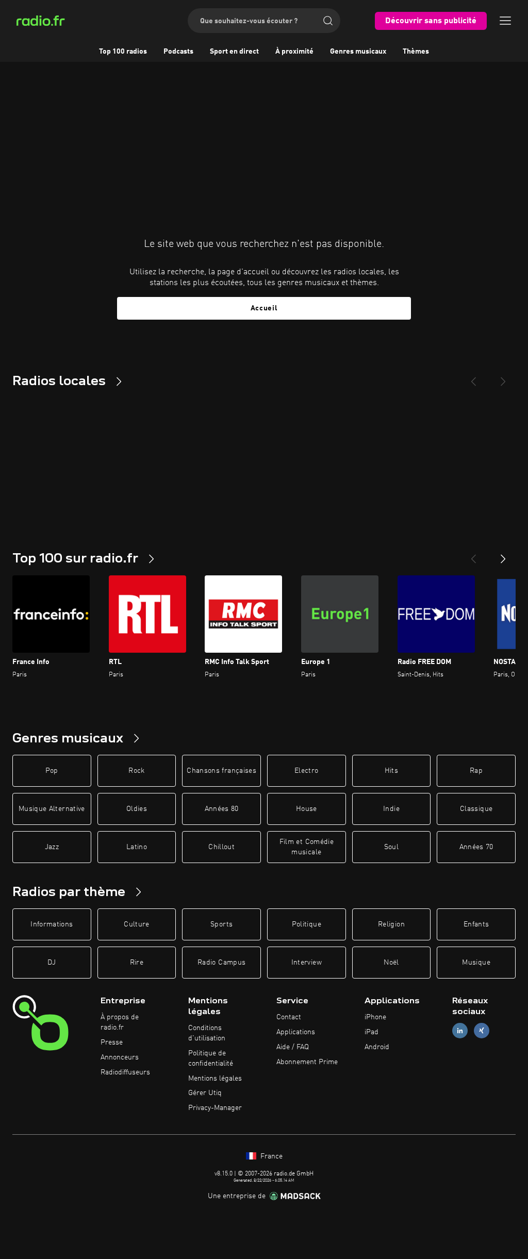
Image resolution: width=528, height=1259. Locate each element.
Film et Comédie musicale (306, 847)
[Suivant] (503, 554)
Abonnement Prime (307, 1062)
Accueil (264, 308)
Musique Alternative (52, 809)
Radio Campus (221, 962)
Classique (476, 809)
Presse (112, 1042)
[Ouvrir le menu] (505, 20)
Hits (391, 770)
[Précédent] (473, 554)
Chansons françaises (221, 770)
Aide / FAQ (292, 1047)
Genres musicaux (358, 51)
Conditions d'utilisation (206, 1033)
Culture (136, 924)
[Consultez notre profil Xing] (481, 1030)
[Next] (503, 377)
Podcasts (178, 51)
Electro (306, 770)
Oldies (136, 809)
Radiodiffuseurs (125, 1072)
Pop (51, 770)
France (270, 1156)
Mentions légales (215, 1078)
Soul (391, 847)
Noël (391, 962)
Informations (51, 924)
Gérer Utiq (205, 1093)
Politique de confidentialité (210, 1058)
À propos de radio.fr (120, 1022)
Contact (288, 1017)
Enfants (476, 924)
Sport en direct (234, 51)
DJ (51, 962)
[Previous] (473, 377)
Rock (136, 770)
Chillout (221, 847)
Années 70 (476, 847)
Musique (476, 962)
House (306, 809)
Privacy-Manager (215, 1108)
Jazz (52, 847)
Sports (221, 924)
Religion (391, 924)
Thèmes (416, 51)
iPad (371, 1032)
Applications (295, 1032)
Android (377, 1047)
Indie (391, 809)
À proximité (294, 51)
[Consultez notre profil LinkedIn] (460, 1030)
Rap (476, 770)
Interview (306, 962)
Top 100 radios (123, 51)
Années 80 (222, 809)
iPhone (375, 1017)
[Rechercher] (328, 20)
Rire (136, 962)
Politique (306, 924)
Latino (136, 847)
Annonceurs (120, 1057)
